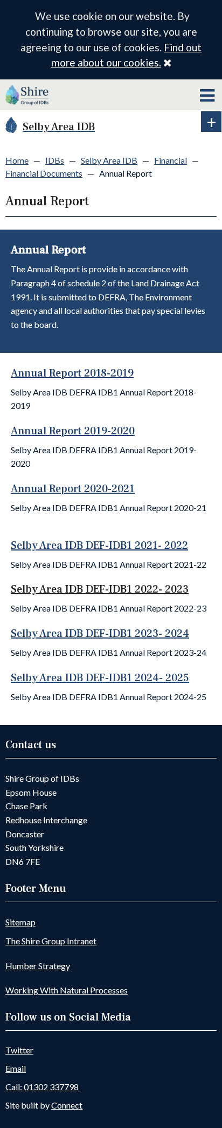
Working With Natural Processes (66, 990)
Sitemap (20, 922)
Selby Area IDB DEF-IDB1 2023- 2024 (100, 634)
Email (15, 1068)
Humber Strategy (37, 966)
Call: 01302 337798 (42, 1087)
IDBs (54, 160)
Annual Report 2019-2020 (73, 431)
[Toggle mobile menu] (207, 95)
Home (17, 160)
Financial (170, 160)
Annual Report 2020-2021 (73, 489)
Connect (66, 1105)
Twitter (19, 1050)
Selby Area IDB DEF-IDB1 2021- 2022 (99, 546)
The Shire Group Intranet (50, 941)
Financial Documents (43, 173)
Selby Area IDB (109, 160)
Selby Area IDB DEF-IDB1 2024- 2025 (100, 678)
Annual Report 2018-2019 (72, 373)
